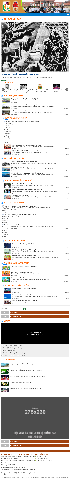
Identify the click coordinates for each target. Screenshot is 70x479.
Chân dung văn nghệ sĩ (18, 180)
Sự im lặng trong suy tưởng (20, 195)
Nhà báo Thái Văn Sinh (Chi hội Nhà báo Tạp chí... (26, 145)
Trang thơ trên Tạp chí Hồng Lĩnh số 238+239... (24, 214)
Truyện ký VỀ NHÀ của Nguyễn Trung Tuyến (20, 74)
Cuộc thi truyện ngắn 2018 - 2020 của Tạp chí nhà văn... (26, 370)
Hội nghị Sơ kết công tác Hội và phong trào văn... (26, 121)
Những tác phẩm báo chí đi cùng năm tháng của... (26, 255)
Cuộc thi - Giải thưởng (17, 285)
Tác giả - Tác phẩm (14, 158)
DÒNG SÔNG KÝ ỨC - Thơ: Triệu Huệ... (15, 355)
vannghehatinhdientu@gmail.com (15, 467)
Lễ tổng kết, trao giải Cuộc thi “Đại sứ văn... (24, 288)
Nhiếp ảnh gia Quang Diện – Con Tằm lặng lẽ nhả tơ (27, 189)
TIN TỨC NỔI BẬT (12, 19)
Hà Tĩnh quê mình (13, 95)
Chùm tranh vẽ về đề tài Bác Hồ (20, 278)
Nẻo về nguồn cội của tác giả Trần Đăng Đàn (24, 250)
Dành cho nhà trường (16, 263)
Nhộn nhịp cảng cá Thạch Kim (19, 167)
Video (7, 321)
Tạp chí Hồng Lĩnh (14, 203)
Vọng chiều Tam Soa (9, 350)
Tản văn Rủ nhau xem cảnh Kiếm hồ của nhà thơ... (25, 224)
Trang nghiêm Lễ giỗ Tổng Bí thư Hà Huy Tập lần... (25, 99)
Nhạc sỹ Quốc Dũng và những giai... (13, 348)
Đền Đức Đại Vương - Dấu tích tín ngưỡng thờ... (24, 105)
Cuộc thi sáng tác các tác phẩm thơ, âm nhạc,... (25, 294)
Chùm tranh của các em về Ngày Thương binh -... (25, 266)
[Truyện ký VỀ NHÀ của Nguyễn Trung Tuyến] (35, 47)
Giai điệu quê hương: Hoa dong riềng (14, 353)
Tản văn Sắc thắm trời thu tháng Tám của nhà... (24, 161)
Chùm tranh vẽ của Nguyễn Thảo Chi (21, 272)
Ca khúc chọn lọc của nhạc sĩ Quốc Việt (23, 244)
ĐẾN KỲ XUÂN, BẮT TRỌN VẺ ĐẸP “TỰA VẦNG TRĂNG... (27, 173)
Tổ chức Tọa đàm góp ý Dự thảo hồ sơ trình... (24, 110)
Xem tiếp (66, 102)
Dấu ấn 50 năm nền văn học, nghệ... (13, 345)
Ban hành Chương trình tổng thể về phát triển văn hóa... (26, 388)
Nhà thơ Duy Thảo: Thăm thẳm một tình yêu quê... (26, 184)
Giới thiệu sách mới (16, 240)
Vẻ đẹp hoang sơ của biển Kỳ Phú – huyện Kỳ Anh (24, 364)
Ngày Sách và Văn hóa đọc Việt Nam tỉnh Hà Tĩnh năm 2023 (27, 376)
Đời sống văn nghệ (16, 118)
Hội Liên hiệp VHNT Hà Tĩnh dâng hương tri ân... (26, 151)
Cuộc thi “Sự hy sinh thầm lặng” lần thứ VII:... (25, 300)
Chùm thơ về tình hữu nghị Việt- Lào (20, 382)
